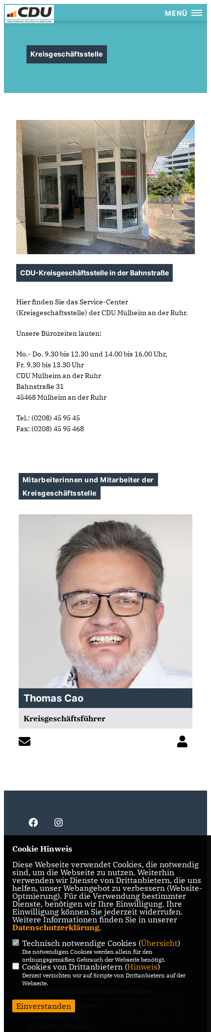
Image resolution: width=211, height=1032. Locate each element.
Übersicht (159, 943)
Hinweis (142, 967)
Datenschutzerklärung (55, 927)
